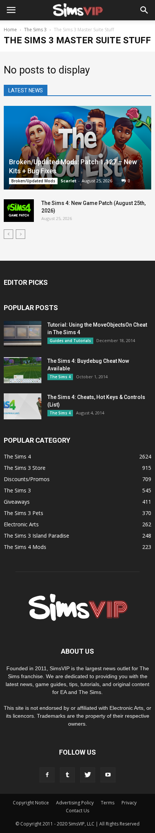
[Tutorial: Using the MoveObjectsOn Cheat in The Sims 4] (22, 334)
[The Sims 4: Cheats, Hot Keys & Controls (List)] (22, 406)
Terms (107, 802)
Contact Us (77, 810)
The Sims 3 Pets (23, 513)
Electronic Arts (21, 524)
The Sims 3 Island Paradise (36, 535)
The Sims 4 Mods (25, 546)
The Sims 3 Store (25, 467)
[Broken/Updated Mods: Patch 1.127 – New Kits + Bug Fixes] (77, 148)
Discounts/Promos (27, 479)
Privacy (129, 802)
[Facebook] (47, 775)
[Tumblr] (67, 775)
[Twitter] (87, 775)
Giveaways (17, 501)
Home (10, 29)
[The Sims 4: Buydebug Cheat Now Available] (22, 370)
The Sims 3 (17, 490)
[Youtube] (107, 775)
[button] (144, 10)
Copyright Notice (31, 802)
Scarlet (68, 180)
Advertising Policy (75, 802)
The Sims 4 (60, 376)
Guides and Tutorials (70, 340)
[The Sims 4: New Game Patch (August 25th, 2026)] (19, 210)
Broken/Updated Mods (33, 180)
